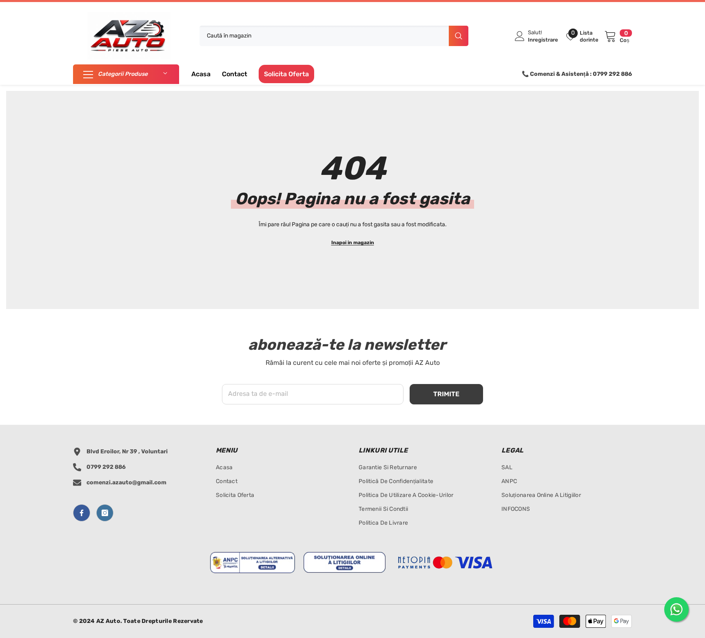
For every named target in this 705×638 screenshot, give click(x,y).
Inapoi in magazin (352, 242)
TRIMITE (446, 394)
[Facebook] (81, 512)
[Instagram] (104, 512)
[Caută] (334, 36)
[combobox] (324, 36)
